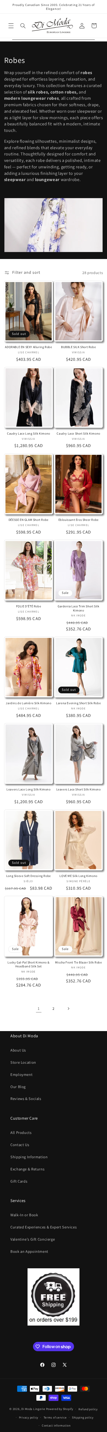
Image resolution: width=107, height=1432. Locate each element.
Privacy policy (28, 1417)
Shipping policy (82, 1417)
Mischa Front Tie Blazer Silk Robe (78, 962)
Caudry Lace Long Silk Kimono (28, 433)
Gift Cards (18, 1181)
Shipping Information (29, 1156)
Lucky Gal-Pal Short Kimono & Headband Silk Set (28, 964)
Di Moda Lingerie (33, 1409)
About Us (18, 1050)
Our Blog (18, 1086)
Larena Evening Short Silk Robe (78, 703)
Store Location (23, 1062)
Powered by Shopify (59, 1409)
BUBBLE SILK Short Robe (78, 347)
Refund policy (88, 1409)
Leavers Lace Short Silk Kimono (78, 789)
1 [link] (39, 1008)
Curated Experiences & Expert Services (43, 1227)
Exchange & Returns (27, 1169)
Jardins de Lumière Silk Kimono (28, 703)
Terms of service (55, 1417)
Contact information (56, 1425)
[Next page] (68, 1008)
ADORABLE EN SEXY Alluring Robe (28, 347)
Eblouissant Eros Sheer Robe (78, 520)
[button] (11, 26)
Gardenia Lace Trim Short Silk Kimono (78, 608)
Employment (21, 1074)
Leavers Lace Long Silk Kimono (28, 789)
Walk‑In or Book (24, 1214)
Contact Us (19, 1144)
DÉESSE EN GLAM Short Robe (29, 520)
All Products (21, 1132)
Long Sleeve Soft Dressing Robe (28, 876)
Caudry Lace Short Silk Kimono (78, 433)
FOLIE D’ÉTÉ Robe (28, 606)
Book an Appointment (29, 1251)
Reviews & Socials (25, 1098)
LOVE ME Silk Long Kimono (78, 876)
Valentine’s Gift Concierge (32, 1239)
